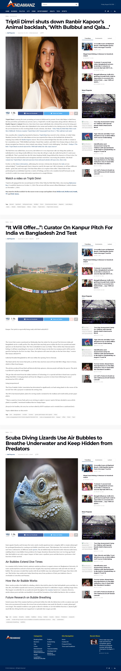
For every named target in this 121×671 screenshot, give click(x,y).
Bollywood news (27, 204)
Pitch (68, 417)
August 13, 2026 (99, 139)
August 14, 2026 (99, 129)
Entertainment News (51, 204)
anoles (15, 617)
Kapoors (61, 204)
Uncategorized (51, 651)
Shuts (29, 207)
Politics (22, 11)
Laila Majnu (69, 204)
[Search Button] (77, 4)
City (28, 11)
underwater (60, 619)
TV (7, 194)
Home (7, 11)
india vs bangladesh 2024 (47, 417)
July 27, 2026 (98, 165)
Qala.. (8, 207)
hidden (46, 617)
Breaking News (38, 639)
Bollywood (60, 192)
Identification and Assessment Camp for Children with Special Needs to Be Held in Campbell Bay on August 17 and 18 (104, 147)
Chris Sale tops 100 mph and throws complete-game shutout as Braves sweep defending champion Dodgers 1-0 (107, 645)
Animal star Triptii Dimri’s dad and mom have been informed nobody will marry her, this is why (36, 160)
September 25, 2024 (23, 33)
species (35, 550)
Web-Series (15, 194)
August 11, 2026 (88, 116)
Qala (62, 164)
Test (73, 417)
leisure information (22, 164)
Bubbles (34, 617)
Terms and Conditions (68, 646)
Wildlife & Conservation (51, 654)
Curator (31, 414)
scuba (8, 619)
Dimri (41, 204)
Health (52, 11)
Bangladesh (17, 414)
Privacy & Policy (66, 644)
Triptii (34, 207)
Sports (64, 11)
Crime (34, 11)
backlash (18, 204)
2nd (11, 414)
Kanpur (58, 417)
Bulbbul (36, 204)
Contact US (65, 642)
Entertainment (42, 11)
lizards (52, 617)
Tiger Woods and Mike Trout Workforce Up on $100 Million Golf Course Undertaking (104, 135)
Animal (20, 135)
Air (10, 617)
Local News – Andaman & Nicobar (39, 657)
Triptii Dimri (43, 135)
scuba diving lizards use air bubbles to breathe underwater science (31, 619)
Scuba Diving (51, 642)
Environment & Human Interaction (39, 651)
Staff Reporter (11, 33)
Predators (64, 617)
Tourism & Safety (52, 648)
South (75, 192)
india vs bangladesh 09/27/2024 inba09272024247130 (22, 417)
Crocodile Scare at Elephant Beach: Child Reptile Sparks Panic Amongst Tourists (104, 45)
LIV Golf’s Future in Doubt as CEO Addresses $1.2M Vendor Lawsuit (104, 172)
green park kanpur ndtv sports (43, 414)
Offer (63, 417)
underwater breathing (12, 622)
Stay (54, 619)
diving (40, 617)
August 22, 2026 (99, 176)
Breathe (21, 617)
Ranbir (14, 207)
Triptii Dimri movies (52, 207)
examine (50, 590)
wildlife (23, 622)
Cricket (25, 414)
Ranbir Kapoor (26, 140)
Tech (58, 11)
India (55, 414)
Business (14, 11)
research (71, 617)
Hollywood (68, 192)
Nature (57, 617)
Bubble (28, 617)
